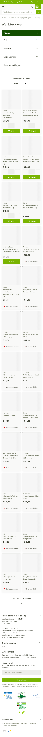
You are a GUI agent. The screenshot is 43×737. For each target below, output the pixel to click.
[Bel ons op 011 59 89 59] (32, 7)
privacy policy (33, 686)
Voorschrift (22, 657)
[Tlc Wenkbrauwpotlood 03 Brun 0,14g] (31, 441)
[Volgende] (26, 603)
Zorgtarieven (31, 657)
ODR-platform (12, 726)
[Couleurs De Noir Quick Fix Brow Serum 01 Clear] (31, 145)
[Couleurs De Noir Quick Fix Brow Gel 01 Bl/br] (11, 441)
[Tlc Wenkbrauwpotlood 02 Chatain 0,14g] (31, 235)
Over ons (5, 655)
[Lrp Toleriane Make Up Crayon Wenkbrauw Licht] (11, 235)
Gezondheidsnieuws (26, 655)
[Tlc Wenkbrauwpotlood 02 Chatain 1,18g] (31, 361)
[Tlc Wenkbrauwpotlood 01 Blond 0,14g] (11, 320)
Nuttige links (13, 655)
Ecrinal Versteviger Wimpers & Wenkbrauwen (9, 115)
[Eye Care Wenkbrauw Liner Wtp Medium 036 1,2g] (11, 145)
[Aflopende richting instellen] (29, 83)
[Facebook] (19, 712)
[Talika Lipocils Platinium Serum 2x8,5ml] (11, 482)
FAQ (3, 646)
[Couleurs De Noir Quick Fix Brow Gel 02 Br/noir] (31, 99)
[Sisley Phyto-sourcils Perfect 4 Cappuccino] (31, 401)
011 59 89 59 (13, 628)
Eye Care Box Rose (9, 415)
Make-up (37, 18)
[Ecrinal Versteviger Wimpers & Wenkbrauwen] (11, 99)
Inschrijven (21, 680)
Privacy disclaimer (30, 723)
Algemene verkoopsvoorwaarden (13, 723)
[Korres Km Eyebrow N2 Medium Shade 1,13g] (31, 191)
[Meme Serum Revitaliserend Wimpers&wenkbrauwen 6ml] (11, 275)
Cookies (4, 726)
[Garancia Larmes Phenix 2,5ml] (31, 482)
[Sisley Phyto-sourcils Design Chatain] (31, 522)
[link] (16, 603)
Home (4, 18)
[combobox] (19, 12)
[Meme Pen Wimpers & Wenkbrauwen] (31, 320)
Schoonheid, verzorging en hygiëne (20, 18)
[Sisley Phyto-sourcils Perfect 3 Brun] (11, 522)
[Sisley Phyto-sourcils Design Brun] (11, 563)
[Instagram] (23, 712)
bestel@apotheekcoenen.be (22, 630)
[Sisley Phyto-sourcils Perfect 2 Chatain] (31, 275)
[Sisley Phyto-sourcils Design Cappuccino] (31, 563)
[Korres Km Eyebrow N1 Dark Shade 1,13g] (11, 191)
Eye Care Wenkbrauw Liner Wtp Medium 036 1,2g (10, 161)
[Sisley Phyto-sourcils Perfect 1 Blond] (11, 361)
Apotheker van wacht (10, 657)
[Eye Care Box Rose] (11, 401)
